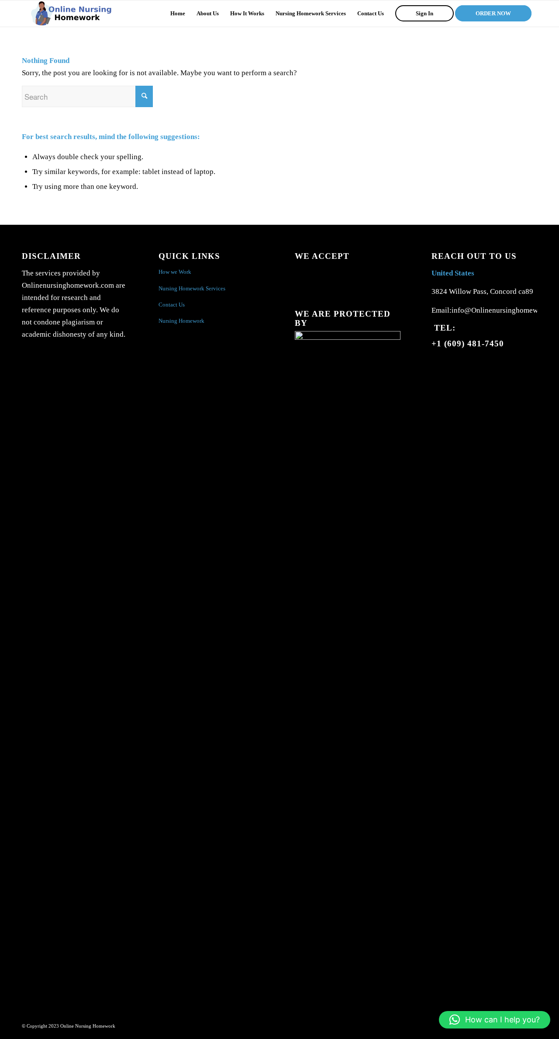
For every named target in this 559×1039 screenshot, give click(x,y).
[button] (494, 1020)
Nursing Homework (181, 320)
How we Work (175, 271)
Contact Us (172, 304)
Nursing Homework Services (192, 288)
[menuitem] (178, 13)
